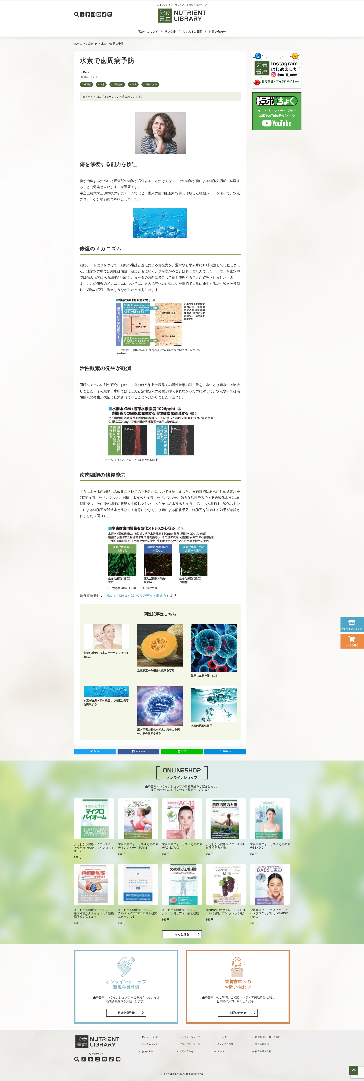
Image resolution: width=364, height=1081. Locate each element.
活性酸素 (118, 84)
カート (220, 1051)
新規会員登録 (126, 1012)
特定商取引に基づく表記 (267, 1037)
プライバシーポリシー (191, 1044)
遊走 (134, 84)
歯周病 (87, 84)
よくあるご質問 (192, 31)
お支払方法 (147, 1051)
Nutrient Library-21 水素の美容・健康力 (136, 595)
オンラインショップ (351, 629)
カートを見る (352, 645)
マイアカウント (150, 1044)
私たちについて (148, 31)
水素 (102, 84)
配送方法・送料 (263, 1051)
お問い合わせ (217, 31)
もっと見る (182, 934)
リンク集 (170, 31)
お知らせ (91, 43)
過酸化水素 (151, 84)
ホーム (78, 43)
